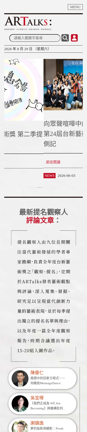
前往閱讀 (28, 167)
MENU (75, 7)
